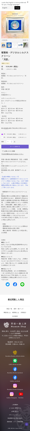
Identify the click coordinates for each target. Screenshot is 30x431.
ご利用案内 (15, 404)
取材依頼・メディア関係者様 (15, 421)
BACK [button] (5, 40)
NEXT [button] (25, 40)
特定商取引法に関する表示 (15, 418)
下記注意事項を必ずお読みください (12, 154)
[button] (26, 26)
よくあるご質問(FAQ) (15, 408)
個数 (2, 141)
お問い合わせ (15, 411)
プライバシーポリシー (15, 415)
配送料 (6, 128)
